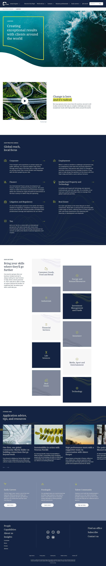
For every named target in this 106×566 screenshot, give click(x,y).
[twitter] (53, 532)
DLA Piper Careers (8, 9)
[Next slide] (8, 467)
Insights (8, 536)
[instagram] (58, 532)
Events (6, 546)
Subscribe (93, 532)
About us (8, 533)
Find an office (95, 528)
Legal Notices (51, 560)
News (5, 543)
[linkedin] (48, 532)
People (7, 525)
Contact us (93, 536)
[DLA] (6, 4)
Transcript (43, 122)
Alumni (6, 548)
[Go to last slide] (4, 467)
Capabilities (10, 529)
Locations (6, 540)
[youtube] (53, 537)
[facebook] (48, 537)
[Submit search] (100, 3)
